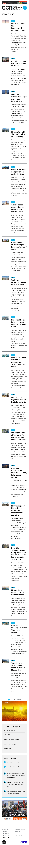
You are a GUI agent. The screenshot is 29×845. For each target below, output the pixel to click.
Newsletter (5, 829)
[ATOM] (8, 842)
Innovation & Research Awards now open (15, 768)
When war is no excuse (13, 762)
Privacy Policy (19, 831)
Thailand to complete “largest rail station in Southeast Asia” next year (16, 784)
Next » (19, 699)
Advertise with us (20, 829)
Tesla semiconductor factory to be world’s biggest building (16, 792)
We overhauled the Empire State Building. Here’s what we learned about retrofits (16, 775)
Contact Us (5, 835)
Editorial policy (19, 835)
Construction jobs (12, 726)
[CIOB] (21, 842)
